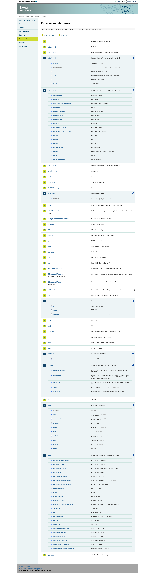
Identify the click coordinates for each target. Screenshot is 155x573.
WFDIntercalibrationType (61, 528)
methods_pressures (59, 111)
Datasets (22, 24)
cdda (50, 177)
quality (55, 139)
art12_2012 (52, 47)
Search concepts (66, 35)
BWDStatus (57, 472)
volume (55, 448)
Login (118, 1)
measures (56, 107)
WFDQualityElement (59, 536)
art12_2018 (52, 52)
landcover (52, 301)
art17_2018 (52, 166)
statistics (56, 436)
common (51, 182)
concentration (57, 419)
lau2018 (51, 331)
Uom (54, 512)
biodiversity (52, 171)
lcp (49, 337)
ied (49, 263)
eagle (55, 310)
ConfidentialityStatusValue (62, 480)
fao (49, 230)
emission (56, 423)
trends (55, 84)
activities (56, 63)
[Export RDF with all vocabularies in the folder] (133, 58)
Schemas (22, 35)
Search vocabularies (50, 35)
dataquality (52, 193)
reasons (56, 80)
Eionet (27, 16)
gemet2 (50, 241)
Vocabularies (23, 39)
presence (56, 135)
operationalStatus (59, 370)
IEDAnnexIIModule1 (55, 269)
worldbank (52, 555)
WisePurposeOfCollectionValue (63, 548)
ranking (55, 143)
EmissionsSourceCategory (62, 484)
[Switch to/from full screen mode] (125, 1)
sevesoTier (56, 382)
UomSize (56, 520)
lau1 (49, 320)
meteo (55, 431)
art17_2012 (52, 90)
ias (49, 257)
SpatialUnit (57, 508)
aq (49, 41)
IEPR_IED (51, 290)
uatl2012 (56, 314)
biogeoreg (56, 99)
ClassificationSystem (60, 476)
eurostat (51, 224)
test (49, 400)
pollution (56, 123)
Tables (21, 27)
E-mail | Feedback (25, 567)
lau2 (49, 326)
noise (50, 348)
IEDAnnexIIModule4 (55, 282)
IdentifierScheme (58, 488)
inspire (50, 295)
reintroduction (58, 147)
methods (56, 76)
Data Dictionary (35, 16)
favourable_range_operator (62, 103)
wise (49, 455)
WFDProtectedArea (59, 532)
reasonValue (57, 375)
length (55, 427)
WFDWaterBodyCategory (61, 540)
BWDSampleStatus (59, 468)
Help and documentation (27, 20)
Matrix (55, 492)
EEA (28, 1)
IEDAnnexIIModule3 (55, 274)
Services (22, 42)
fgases (50, 235)
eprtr (49, 205)
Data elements (24, 31)
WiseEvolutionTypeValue (61, 544)
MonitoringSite (58, 496)
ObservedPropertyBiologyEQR (63, 504)
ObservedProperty (59, 500)
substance (56, 392)
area (54, 415)
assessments (57, 95)
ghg (49, 246)
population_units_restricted (62, 131)
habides (51, 252)
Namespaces (23, 46)
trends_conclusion (59, 159)
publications (52, 354)
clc (54, 306)
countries (56, 72)
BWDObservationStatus (61, 460)
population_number (59, 127)
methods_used (58, 119)
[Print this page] (122, 1)
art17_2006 (52, 58)
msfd (50, 343)
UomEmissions (58, 516)
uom (49, 405)
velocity (55, 444)
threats (55, 151)
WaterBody (56, 524)
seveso (50, 365)
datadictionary (53, 188)
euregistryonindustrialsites (58, 219)
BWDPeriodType (58, 464)
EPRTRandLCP (54, 211)
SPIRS (55, 387)
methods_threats (58, 115)
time (54, 440)
